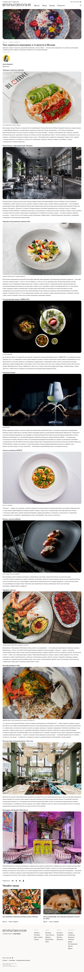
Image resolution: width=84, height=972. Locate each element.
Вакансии (71, 937)
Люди (44, 5)
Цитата (70, 946)
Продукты (60, 939)
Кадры (70, 942)
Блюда (52, 5)
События (71, 939)
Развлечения (49, 939)
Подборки (60, 935)
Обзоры (36, 933)
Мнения (48, 937)
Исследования (72, 944)
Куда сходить (14, 42)
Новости (61, 5)
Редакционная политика (23, 960)
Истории (37, 935)
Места (36, 5)
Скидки (70, 933)
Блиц (47, 942)
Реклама (5, 960)
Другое (70, 949)
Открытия (71, 935)
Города (36, 939)
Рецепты (59, 937)
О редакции (12, 960)
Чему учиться (49, 935)
